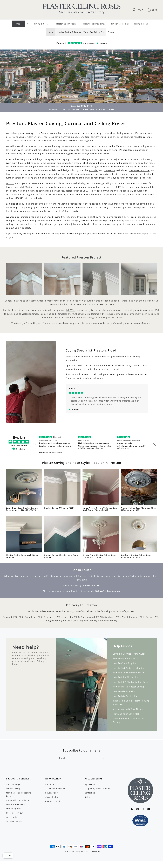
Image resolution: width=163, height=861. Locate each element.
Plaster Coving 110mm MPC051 (59, 508)
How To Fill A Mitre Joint (125, 677)
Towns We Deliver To (16, 804)
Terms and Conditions (56, 788)
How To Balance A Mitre (125, 658)
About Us (49, 784)
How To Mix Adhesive (124, 691)
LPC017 (10, 183)
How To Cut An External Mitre (128, 668)
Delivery (88, 797)
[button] (134, 10)
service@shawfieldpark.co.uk (87, 378)
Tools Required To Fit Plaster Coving (128, 720)
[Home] (81, 9)
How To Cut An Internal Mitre (128, 672)
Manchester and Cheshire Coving (18, 794)
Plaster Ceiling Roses (77, 851)
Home (50, 32)
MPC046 (19, 198)
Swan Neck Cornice (139, 170)
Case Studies (12, 817)
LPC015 (87, 190)
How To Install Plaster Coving (128, 686)
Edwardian (109, 170)
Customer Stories (14, 821)
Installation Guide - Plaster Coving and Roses (131, 702)
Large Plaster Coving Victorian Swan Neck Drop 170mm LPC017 (100, 509)
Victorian (93, 170)
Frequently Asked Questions (98, 788)
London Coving (13, 788)
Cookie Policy (51, 797)
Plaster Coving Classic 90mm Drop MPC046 (61, 556)
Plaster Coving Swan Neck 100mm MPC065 (22, 556)
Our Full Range (13, 784)
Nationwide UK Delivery (17, 800)
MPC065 (25, 187)
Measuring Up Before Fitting (128, 709)
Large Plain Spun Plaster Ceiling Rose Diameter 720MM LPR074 (22, 509)
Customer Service (53, 801)
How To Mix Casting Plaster (127, 696)
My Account (90, 784)
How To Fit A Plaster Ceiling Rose (130, 682)
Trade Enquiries (14, 808)
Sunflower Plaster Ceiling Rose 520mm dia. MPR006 (136, 556)
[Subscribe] (103, 758)
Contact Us (90, 793)
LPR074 (119, 187)
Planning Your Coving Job (126, 713)
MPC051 (70, 310)
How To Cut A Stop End (125, 663)
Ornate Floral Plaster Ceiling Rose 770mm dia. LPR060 (99, 556)
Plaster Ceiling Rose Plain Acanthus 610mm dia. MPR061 (138, 509)
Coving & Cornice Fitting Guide (129, 653)
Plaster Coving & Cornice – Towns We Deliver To (80, 32)
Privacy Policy (51, 793)
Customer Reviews (15, 813)
